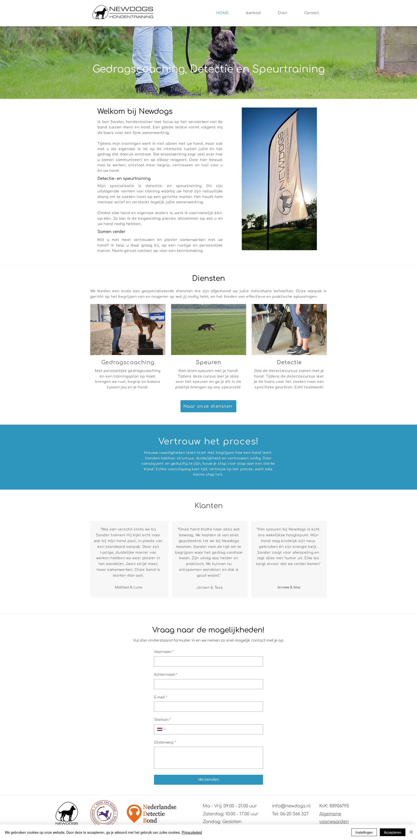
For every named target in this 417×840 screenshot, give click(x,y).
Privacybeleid (192, 832)
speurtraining (189, 186)
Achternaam (165, 674)
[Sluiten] (411, 832)
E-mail (160, 697)
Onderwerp (165, 742)
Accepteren (392, 832)
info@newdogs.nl (291, 806)
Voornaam (164, 652)
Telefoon (162, 720)
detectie (154, 186)
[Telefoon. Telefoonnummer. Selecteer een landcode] (161, 729)
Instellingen (364, 832)
